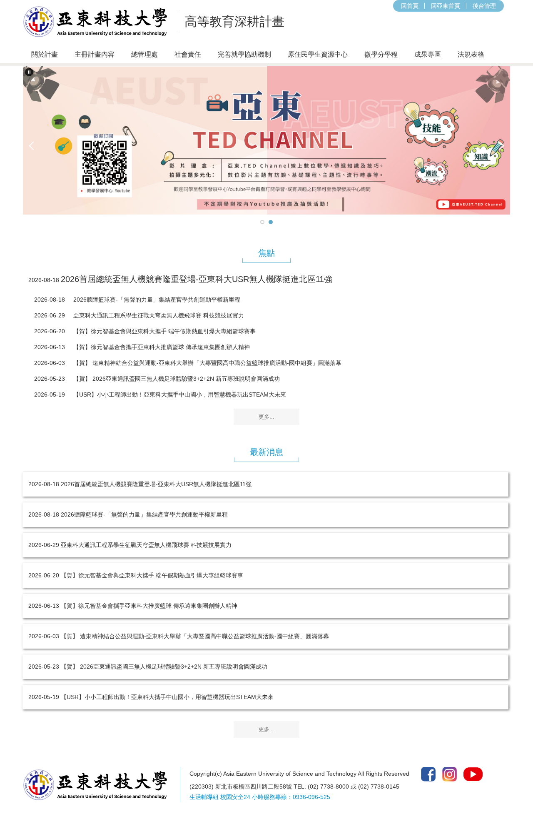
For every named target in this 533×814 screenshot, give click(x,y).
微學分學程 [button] (381, 54)
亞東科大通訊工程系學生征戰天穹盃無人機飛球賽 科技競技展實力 (158, 315)
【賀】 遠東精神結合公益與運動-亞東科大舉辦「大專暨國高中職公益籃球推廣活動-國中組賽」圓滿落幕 (207, 363)
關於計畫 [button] (44, 54)
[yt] (473, 773)
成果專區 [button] (427, 54)
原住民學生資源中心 (318, 54)
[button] (29, 72)
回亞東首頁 (445, 5)
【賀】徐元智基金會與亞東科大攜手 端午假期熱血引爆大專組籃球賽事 (164, 331)
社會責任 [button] (187, 54)
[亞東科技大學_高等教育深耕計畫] (98, 21)
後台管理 (484, 5)
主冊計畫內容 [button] (95, 54)
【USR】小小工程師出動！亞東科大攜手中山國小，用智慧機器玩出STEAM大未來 (179, 394)
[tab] (262, 222)
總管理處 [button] (144, 54)
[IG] (449, 773)
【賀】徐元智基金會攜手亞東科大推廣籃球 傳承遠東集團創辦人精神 (161, 347)
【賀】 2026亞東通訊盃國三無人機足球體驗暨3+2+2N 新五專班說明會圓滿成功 (176, 378)
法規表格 (471, 54)
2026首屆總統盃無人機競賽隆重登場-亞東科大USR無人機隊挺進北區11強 (196, 279)
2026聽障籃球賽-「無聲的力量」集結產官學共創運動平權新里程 (156, 299)
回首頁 (409, 5)
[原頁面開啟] (266, 140)
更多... (266, 417)
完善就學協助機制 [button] (244, 54)
